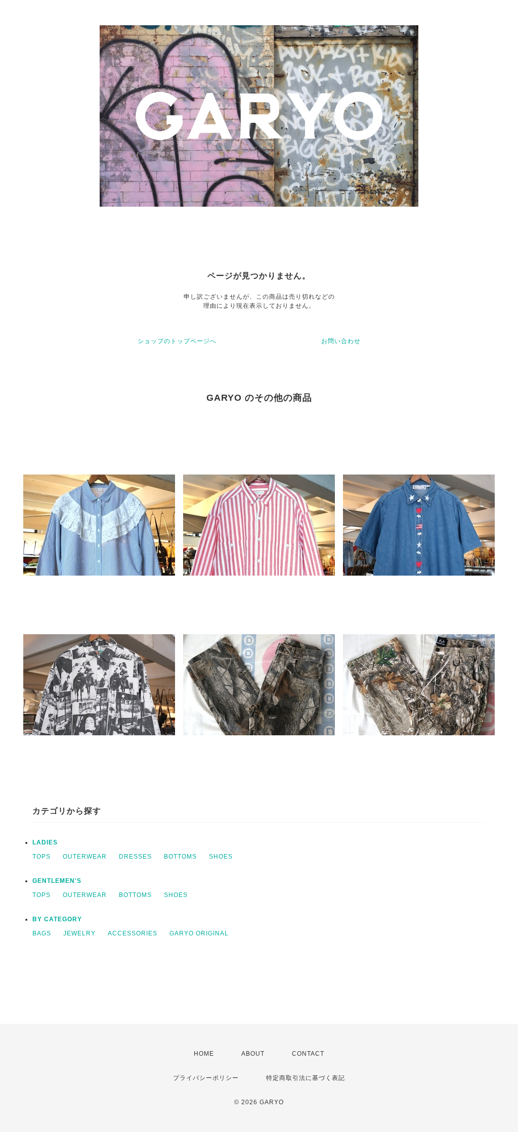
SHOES (221, 856)
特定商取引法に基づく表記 (305, 1077)
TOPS (41, 856)
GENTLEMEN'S (56, 880)
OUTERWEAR (85, 856)
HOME (204, 1053)
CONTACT (308, 1053)
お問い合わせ (341, 341)
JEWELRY (79, 933)
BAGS (41, 933)
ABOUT (253, 1053)
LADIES (45, 842)
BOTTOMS (180, 856)
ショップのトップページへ (177, 341)
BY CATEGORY (57, 919)
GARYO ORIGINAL (199, 933)
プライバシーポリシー (206, 1077)
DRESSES (135, 856)
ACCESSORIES (132, 933)
